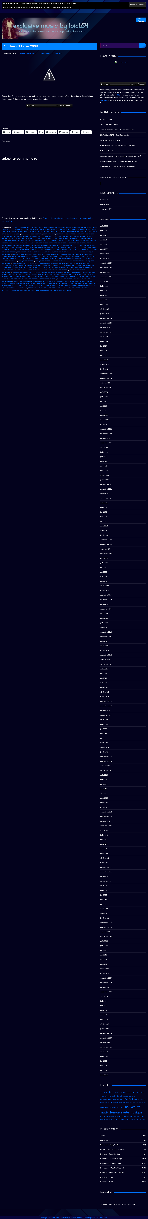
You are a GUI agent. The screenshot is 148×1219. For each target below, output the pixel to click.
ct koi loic (49, 252)
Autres (102, 1136)
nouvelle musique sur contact (75, 272)
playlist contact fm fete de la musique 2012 (39, 279)
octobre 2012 (105, 821)
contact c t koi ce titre (32, 234)
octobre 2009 (105, 987)
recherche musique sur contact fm (42, 288)
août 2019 (104, 613)
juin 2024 (103, 346)
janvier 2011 (104, 918)
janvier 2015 (104, 696)
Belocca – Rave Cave (107, 151)
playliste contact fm (64, 283)
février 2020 (104, 586)
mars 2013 (104, 798)
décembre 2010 (106, 923)
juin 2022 (103, 457)
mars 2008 (104, 1075)
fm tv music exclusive (49, 254)
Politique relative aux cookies (62, 7)
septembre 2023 (106, 387)
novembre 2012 (106, 816)
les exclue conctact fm (42, 256)
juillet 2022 (104, 452)
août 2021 (104, 503)
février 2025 (104, 309)
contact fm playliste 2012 (22, 243)
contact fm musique (44, 238)
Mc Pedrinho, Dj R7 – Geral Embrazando (114, 135)
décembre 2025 (106, 263)
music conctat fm (59, 258)
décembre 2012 (106, 812)
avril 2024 (103, 355)
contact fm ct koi (69, 236)
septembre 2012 (106, 826)
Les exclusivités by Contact (51, 53)
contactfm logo (89, 247)
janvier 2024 (104, 369)
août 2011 (104, 886)
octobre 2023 (105, 383)
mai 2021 (103, 517)
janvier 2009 (104, 1029)
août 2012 (104, 830)
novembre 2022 (106, 434)
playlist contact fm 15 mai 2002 (83, 276)
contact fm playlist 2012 (69, 240)
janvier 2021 (104, 535)
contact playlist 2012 (28, 245)
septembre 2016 (106, 637)
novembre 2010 (106, 927)
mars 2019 (104, 618)
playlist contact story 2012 (67, 281)
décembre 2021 (106, 484)
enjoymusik (119, 1096)
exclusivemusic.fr (19, 254)
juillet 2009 (104, 1001)
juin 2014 (103, 729)
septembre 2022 (106, 443)
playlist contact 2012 (28, 276)
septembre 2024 (106, 332)
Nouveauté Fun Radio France (110, 1163)
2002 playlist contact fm (58, 227)
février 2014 (104, 747)
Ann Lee (71, 227)
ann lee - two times (81, 227)
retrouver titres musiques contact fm (17, 290)
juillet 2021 (104, 507)
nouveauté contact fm (84, 263)
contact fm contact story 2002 (48, 236)
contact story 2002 (74, 245)
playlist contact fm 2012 (12, 279)
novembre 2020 (106, 544)
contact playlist (84, 243)
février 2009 (104, 1024)
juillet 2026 (104, 231)
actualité (103, 1093)
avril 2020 (103, 577)
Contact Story (59, 245)
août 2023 (104, 392)
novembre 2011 (106, 872)
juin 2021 (103, 512)
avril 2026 (103, 244)
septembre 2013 (106, 770)
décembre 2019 (106, 595)
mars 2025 (104, 304)
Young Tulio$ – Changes (109, 124)
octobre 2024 (105, 327)
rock (129, 1119)
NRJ (107, 1119)
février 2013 (104, 803)
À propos (141, 21)
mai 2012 (103, 844)
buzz (126, 1093)
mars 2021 (104, 526)
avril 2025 (103, 300)
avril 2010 (103, 959)
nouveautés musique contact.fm (32, 270)
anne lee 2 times (69, 229)
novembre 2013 (106, 761)
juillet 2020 (104, 563)
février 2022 (104, 475)
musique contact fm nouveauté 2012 (70, 261)
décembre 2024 (106, 318)
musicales (133, 1102)
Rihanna (125, 1119)
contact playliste (45, 245)
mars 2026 (104, 249)
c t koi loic (30, 231)
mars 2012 (104, 853)
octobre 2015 (105, 660)
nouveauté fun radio (119, 1107)
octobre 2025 (105, 272)
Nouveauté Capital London (110, 1154)
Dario (134, 1093)
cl (22, 234)
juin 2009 (103, 1006)
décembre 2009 (106, 978)
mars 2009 (104, 1019)
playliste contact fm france (85, 283)
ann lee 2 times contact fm (17, 229)
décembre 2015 (106, 655)
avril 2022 (103, 466)
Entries (104, 204)
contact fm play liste (33, 240)
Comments (106, 209)
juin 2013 (103, 784)
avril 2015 (103, 683)
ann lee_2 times (44, 229)
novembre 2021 (106, 489)
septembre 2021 (106, 498)
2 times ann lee (23, 227)
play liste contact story (50, 274)
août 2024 (104, 337)
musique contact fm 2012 (45, 261)
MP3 (124, 1102)
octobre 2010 (105, 932)
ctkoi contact (60, 252)
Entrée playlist (105, 1140)
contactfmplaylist (9, 249)
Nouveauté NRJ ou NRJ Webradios (112, 1168)
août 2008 (104, 1052)
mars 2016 (104, 641)
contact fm (80, 234)
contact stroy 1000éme (56, 247)
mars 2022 (104, 470)
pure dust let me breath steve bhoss (81, 285)
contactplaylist (25, 249)
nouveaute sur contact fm (71, 267)
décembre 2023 (106, 374)
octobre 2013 (105, 766)
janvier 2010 (104, 973)
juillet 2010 (104, 946)
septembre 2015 (106, 664)
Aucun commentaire (28, 53)
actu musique (115, 1092)
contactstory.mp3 (40, 249)
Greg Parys (137, 1099)
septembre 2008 (106, 1047)
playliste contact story (12, 285)
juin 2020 (103, 567)
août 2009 (104, 996)
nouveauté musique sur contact (25, 267)
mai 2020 (103, 572)
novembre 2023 (106, 378)
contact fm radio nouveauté (45, 243)
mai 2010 (103, 955)
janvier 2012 (104, 863)
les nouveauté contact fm (63, 256)
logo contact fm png (43, 258)
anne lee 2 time (56, 229)
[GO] (142, 45)
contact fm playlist (51, 240)
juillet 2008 (104, 1056)
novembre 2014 (106, 706)
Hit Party (119, 95)
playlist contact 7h (46, 276)
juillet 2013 (104, 780)
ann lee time (33, 229)
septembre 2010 (106, 936)
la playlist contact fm (24, 256)
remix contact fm (64, 288)
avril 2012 (103, 849)
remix (119, 1119)
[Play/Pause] (28, 106)
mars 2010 (104, 964)
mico (120, 1102)
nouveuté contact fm (31, 274)
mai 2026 (103, 240)
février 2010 (104, 969)
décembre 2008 (106, 1033)
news (137, 1102)
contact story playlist (37, 247)
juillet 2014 (104, 724)
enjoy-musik (111, 1096)
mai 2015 (103, 678)
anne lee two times (82, 229)
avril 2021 (103, 521)
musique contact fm (26, 261)
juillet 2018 (104, 623)
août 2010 (104, 941)
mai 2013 (103, 789)
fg (120, 1099)
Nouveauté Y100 (106, 1177)
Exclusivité (116, 1099)
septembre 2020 (106, 553)
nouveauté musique (127, 1112)
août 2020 (104, 558)
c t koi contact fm (18, 231)
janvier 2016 (104, 650)
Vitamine (142, 1119)
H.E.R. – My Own (106, 119)
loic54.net (103, 1102)
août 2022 (104, 447)
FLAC (122, 1099)
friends (62, 254)
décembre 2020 (106, 540)
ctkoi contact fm (73, 252)
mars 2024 (104, 360)
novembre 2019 (106, 600)
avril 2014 (103, 738)
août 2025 (104, 281)
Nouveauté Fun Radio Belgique (111, 1159)
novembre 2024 (106, 323)
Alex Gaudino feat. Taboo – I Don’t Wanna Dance (117, 130)
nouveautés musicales (130, 1116)
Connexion (104, 200)
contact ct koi (49, 234)
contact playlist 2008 (10, 245)
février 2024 (104, 364)
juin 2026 (103, 235)
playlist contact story (22, 281)
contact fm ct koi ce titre (24, 238)
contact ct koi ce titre (65, 234)
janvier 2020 (104, 590)
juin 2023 (103, 401)
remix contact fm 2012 (80, 288)
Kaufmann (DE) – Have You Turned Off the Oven (117, 167)
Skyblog (133, 1119)
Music (127, 1103)
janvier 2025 (104, 314)
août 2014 (104, 720)
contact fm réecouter (67, 243)
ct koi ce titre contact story (85, 249)
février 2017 (104, 627)
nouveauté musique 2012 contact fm (39, 265)
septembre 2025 (106, 277)
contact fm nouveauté (82, 238)
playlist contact (68, 274)
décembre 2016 (106, 632)
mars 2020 (104, 581)
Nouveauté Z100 (106, 1182)
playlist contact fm (62, 276)
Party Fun (111, 1119)
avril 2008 (103, 1070)
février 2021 (104, 530)
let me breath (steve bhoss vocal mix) (19, 258)
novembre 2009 (106, 983)
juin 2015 (103, 673)
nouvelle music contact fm (57, 270)
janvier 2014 (104, 752)
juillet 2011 (104, 890)
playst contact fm (59, 285)
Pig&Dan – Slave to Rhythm (110, 140)
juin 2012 (103, 839)
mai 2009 (103, 1010)
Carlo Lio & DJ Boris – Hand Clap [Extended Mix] (117, 145)
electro (102, 1096)
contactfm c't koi (73, 247)
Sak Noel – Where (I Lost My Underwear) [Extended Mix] (120, 156)
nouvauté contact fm (21, 263)
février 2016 (104, 646)
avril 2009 (103, 1015)
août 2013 (104, 775)
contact (130, 1093)
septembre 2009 (106, 992)
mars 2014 (104, 743)
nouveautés (118, 1116)
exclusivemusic (130, 1096)
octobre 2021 (105, 494)
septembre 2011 (106, 881)
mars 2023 (104, 415)
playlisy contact (44, 285)
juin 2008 (103, 1061)
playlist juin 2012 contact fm (27, 283)
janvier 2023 (104, 424)
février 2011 (104, 913)
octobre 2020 (105, 549)
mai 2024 (103, 351)
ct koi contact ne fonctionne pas (30, 252)
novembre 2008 (106, 1038)
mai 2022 (103, 461)
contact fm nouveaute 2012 (13, 240)
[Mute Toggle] (64, 106)
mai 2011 (103, 899)
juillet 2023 (104, 397)
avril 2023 (103, 410)
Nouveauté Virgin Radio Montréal (112, 1172)
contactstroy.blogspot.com (60, 249)
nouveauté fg (109, 1107)
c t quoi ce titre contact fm (57, 231)
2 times (14, 227)
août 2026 (104, 226)
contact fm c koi (12, 236)
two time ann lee (63, 290)
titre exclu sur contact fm (45, 290)
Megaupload (114, 1102)
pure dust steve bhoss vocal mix (14, 288)
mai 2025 (103, 295)
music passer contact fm (77, 258)
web (71, 290)
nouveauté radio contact (49, 267)
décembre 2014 (106, 701)
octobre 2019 (105, 604)
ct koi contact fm (9, 252)
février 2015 (104, 692)
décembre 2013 (106, 756)
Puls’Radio (104, 100)
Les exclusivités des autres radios (112, 1149)
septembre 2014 (106, 715)
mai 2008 (103, 1066)
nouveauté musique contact (66, 265)
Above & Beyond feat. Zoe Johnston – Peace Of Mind (119, 161)
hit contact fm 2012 (73, 254)
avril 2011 (103, 904)
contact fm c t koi (27, 236)
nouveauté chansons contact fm (43, 263)
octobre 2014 (105, 710)
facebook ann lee (33, 254)
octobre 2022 (105, 438)
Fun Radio (129, 1099)
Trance (137, 1119)
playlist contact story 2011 (43, 281)
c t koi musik (40, 231)
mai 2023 (103, 406)
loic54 (143, 1099)
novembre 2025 (106, 267)
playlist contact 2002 (84, 274)
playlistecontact (29, 285)
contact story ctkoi (18, 247)
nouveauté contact (66, 263)
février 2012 (104, 858)
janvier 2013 (104, 807)
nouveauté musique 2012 (107, 1116)
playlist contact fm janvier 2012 (70, 279)
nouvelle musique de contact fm (49, 272)
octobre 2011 (105, 876)
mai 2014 (103, 733)
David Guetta (141, 1093)
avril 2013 (103, 793)
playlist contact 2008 (10, 276)
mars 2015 (104, 687)
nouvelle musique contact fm (24, 272)
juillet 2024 (104, 341)
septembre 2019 (106, 609)
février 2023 (104, 420)
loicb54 (108, 1102)
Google (44, 1217)
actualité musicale (70, 1217)
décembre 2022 (106, 429)
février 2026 (104, 254)
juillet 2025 (104, 286)
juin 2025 (103, 291)
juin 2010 (103, 950)
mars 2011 (104, 909)
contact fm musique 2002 (63, 238)
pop (116, 1119)
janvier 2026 (104, 258)
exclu (124, 1096)
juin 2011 (103, 895)
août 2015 (104, 669)
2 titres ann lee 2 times (38, 227)
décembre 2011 (106, 867)
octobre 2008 (105, 1042)
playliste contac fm (47, 283)
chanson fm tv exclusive (79, 231)
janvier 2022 (104, 480)
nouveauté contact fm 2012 (13, 265)
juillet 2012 (104, 835)
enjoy (106, 1096)
